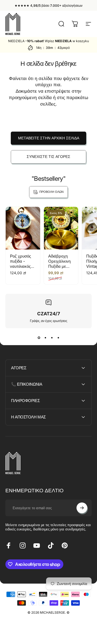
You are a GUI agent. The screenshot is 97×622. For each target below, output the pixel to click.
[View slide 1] (39, 338)
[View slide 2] (45, 338)
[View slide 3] (51, 338)
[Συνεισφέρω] (82, 507)
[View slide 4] (58, 338)
